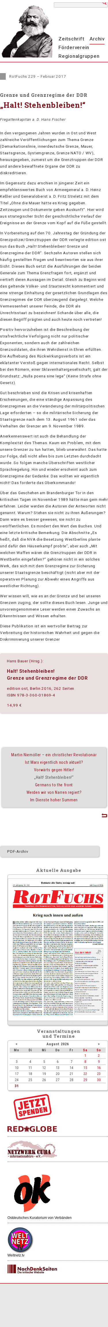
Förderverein (73, 47)
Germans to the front (54, 785)
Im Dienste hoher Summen (54, 800)
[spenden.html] (32, 1118)
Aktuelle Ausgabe (58, 870)
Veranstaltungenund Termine (58, 1033)
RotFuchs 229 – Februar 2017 (37, 76)
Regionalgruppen (78, 56)
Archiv (97, 39)
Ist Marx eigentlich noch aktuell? (54, 762)
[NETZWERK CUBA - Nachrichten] (32, 1149)
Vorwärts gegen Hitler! (54, 770)
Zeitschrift (71, 39)
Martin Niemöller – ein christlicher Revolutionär (53, 755)
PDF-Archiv (18, 851)
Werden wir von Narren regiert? (54, 792)
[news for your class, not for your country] (32, 1129)
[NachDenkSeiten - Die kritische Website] (32, 1269)
